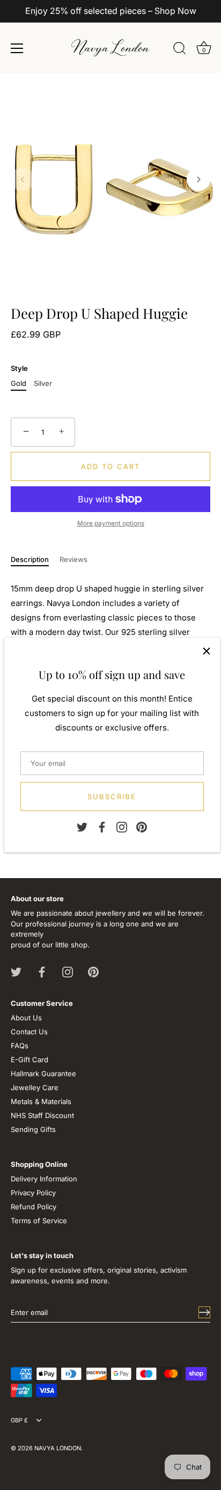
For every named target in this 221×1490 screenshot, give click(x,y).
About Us (26, 1017)
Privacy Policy (33, 1192)
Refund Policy (33, 1206)
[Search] (179, 50)
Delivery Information (44, 1178)
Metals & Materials (41, 1101)
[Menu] (17, 48)
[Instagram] (121, 826)
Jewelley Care (34, 1087)
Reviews (73, 559)
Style (19, 368)
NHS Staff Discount (42, 1115)
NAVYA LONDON (57, 1448)
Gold (18, 383)
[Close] (206, 651)
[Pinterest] (141, 826)
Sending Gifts (33, 1129)
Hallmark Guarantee (43, 1073)
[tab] (35, 559)
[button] (22, 179)
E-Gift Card (29, 1059)
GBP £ (19, 1420)
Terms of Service (39, 1220)
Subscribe (111, 796)
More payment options (110, 523)
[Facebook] (102, 826)
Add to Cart (110, 466)
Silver (43, 383)
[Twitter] (82, 826)
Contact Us (29, 1031)
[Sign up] (204, 1312)
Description (30, 559)
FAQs (19, 1045)
